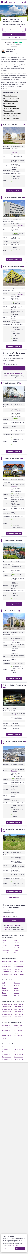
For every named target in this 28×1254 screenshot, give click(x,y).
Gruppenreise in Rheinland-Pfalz (19, 1049)
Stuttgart (16, 990)
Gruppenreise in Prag (7, 1004)
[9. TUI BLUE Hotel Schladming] (14, 743)
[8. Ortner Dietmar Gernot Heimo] (14, 687)
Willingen (4, 995)
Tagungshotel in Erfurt (19, 1035)
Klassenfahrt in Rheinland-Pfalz (7, 1030)
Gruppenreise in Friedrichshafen (19, 1006)
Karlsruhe (4, 947)
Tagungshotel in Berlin (7, 1035)
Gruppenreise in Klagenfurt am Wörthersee (7, 1006)
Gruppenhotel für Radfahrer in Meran (19, 974)
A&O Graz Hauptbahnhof (11, 101)
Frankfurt (16, 942)
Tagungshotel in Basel (19, 1030)
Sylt (15, 952)
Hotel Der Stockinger (10, 106)
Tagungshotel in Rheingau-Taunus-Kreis (19, 1038)
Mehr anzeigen (14, 897)
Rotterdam (17, 982)
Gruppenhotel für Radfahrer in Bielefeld (7, 974)
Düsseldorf (17, 945)
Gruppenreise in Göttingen (7, 1016)
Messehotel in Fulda (19, 969)
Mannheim (17, 995)
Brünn (15, 940)
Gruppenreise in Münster (7, 1014)
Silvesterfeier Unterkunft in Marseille (7, 961)
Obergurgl (17, 950)
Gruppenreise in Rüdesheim (7, 1059)
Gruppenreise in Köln (19, 1046)
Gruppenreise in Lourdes (19, 1051)
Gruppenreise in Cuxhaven (7, 1054)
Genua (4, 988)
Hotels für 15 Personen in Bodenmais (19, 961)
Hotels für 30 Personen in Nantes (7, 966)
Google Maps (14, 152)
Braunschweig (18, 947)
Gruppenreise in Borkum (7, 1049)
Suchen (14, 34)
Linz (3, 942)
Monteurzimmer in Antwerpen (19, 966)
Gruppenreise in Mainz (19, 1059)
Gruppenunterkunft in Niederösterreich (19, 971)
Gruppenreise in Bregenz (19, 1054)
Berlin (3, 982)
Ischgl (3, 985)
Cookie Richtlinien (13, 1245)
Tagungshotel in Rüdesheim (7, 1038)
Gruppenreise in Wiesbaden (19, 1014)
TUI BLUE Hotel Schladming (11, 116)
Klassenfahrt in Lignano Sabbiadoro (7, 1025)
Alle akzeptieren (20, 1248)
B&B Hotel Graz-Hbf (9, 103)
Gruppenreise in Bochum (19, 1016)
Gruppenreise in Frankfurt (19, 1056)
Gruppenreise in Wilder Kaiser (19, 1011)
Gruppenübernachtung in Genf (7, 971)
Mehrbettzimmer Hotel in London (7, 969)
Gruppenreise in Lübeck (19, 1004)
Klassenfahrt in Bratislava (19, 1025)
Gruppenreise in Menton (7, 1051)
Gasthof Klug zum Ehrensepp (12, 118)
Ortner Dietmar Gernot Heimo (12, 113)
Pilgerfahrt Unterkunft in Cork (7, 964)
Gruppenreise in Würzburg (7, 1009)
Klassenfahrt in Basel (7, 1033)
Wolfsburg (5, 990)
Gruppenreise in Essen (7, 1056)
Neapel (16, 988)
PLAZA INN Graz (9, 111)
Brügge (4, 993)
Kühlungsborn (6, 950)
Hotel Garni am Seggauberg (11, 108)
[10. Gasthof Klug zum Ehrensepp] (14, 831)
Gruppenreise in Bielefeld (19, 1009)
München (16, 985)
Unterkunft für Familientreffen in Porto (19, 964)
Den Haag (4, 945)
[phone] (22, 2)
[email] (25, 2)
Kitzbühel (16, 993)
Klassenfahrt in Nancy (19, 1028)
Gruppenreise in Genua (7, 1011)
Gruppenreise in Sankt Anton (7, 1046)
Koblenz (4, 940)
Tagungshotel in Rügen (19, 1033)
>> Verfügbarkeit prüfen (14, 190)
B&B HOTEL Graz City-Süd (11, 98)
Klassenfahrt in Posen (7, 1028)
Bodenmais (5, 952)
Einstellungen (8, 1248)
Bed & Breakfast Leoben (10, 95)
